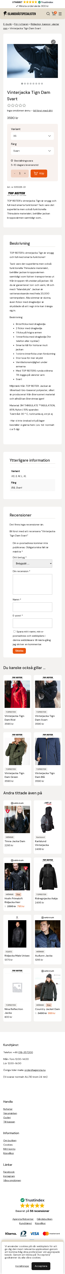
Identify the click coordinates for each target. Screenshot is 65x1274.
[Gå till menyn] (60, 13)
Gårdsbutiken (44, 1219)
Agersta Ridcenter (23, 1219)
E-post (18, 615)
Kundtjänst (25, 1223)
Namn (17, 599)
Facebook (9, 1172)
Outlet (7, 1117)
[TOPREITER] (16, 194)
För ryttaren (21, 24)
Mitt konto (9, 1149)
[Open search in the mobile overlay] (48, 14)
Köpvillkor (8, 1153)
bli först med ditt (43, 110)
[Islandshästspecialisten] (19, 13)
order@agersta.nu (35, 1070)
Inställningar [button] (22, 1266)
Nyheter (8, 1109)
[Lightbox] (53, 42)
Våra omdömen (12, 1180)
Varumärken (10, 1113)
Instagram (9, 1176)
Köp (41, 173)
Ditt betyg (20, 557)
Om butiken (9, 1140)
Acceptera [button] (41, 1266)
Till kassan (9, 1121)
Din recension (21, 571)
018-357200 (25, 1052)
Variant (16, 129)
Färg (14, 144)
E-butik (7, 24)
